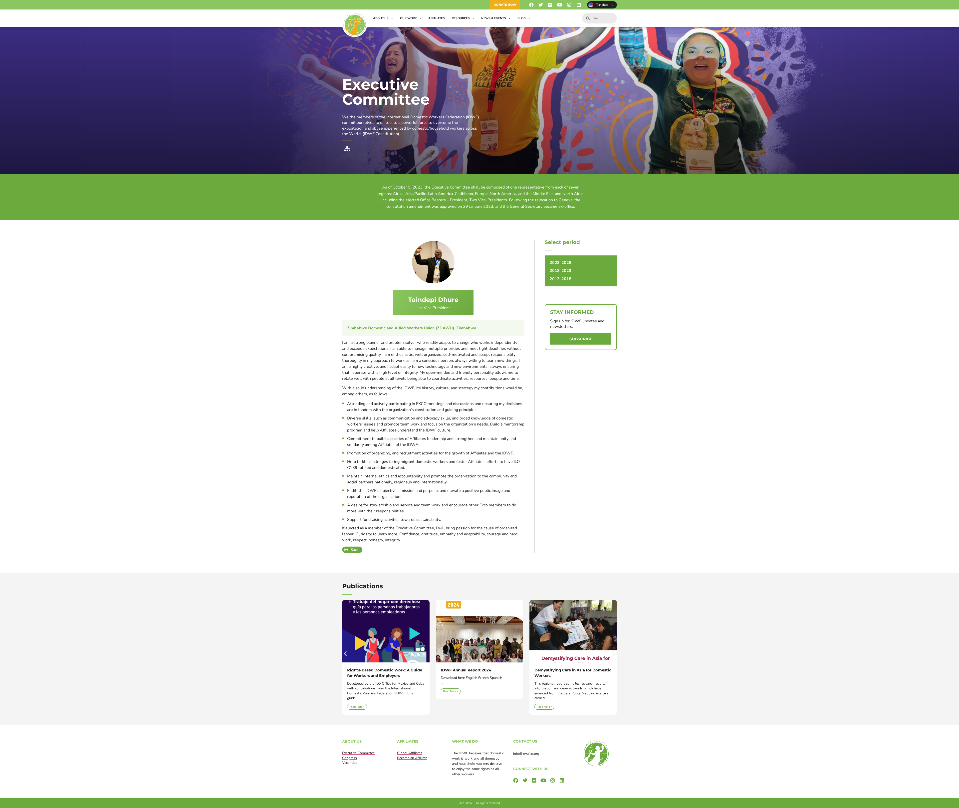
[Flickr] (550, 4)
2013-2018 (560, 279)
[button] (345, 653)
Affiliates (436, 18)
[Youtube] (559, 4)
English (602, 4)
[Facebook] (531, 4)
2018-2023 (560, 270)
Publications (362, 586)
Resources (461, 18)
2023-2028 (560, 262)
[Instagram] (569, 4)
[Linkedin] (578, 4)
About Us (381, 18)
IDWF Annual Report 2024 (372, 670)
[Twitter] (540, 4)
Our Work (408, 18)
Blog (521, 18)
